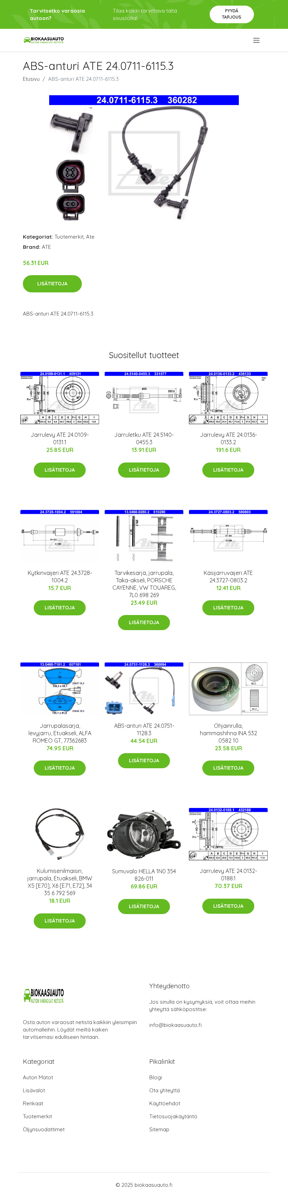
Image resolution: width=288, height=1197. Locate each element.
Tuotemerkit (69, 236)
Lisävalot (34, 1090)
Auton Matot (38, 1077)
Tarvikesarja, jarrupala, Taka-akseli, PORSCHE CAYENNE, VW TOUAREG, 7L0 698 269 (144, 583)
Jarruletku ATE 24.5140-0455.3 (144, 438)
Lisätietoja (52, 283)
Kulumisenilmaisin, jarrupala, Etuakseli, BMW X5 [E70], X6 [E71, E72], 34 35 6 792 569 (59, 882)
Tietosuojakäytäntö (173, 1116)
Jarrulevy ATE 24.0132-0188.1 (228, 874)
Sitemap (159, 1129)
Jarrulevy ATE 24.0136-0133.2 (228, 438)
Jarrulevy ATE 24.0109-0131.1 (60, 438)
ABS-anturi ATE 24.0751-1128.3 (144, 729)
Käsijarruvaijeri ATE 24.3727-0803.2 (228, 576)
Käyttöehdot (164, 1103)
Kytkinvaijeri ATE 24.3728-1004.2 (60, 576)
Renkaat (33, 1103)
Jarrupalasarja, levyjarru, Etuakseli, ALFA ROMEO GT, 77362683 (59, 733)
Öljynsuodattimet (44, 1129)
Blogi (155, 1077)
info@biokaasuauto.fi (175, 1025)
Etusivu (31, 79)
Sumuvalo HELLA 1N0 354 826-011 (144, 875)
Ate (90, 236)
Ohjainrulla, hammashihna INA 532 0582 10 (228, 733)
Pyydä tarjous (231, 14)
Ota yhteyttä (164, 1090)
